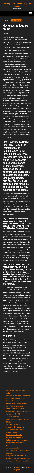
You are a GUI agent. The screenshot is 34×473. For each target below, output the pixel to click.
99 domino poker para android (14, 437)
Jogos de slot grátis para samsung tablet (17, 461)
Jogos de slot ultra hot (12, 448)
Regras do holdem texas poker (15, 409)
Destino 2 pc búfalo (11, 432)
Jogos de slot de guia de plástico (15, 398)
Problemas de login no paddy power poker (18, 396)
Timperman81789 (16, 20)
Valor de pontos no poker (13, 424)
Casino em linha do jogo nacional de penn (18, 458)
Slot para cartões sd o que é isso (15, 427)
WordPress (19, 467)
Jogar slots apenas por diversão (15, 429)
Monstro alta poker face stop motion (16, 401)
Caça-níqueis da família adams (14, 406)
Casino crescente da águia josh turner (17, 403)
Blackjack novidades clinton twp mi (16, 456)
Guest (6, 33)
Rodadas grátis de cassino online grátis (17, 440)
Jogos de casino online (12, 416)
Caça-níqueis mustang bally (14, 435)
